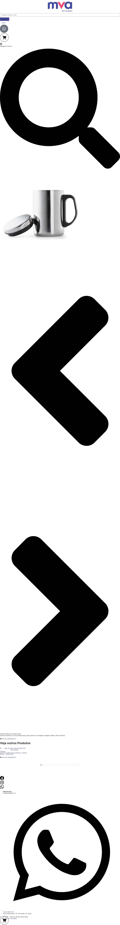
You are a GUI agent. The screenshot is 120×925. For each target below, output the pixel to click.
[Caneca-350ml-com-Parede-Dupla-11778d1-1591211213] (41, 250)
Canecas (9, 46)
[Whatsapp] (2, 787)
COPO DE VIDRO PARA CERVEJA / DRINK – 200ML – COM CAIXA (14, 753)
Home (3, 23)
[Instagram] (2, 782)
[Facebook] (2, 778)
